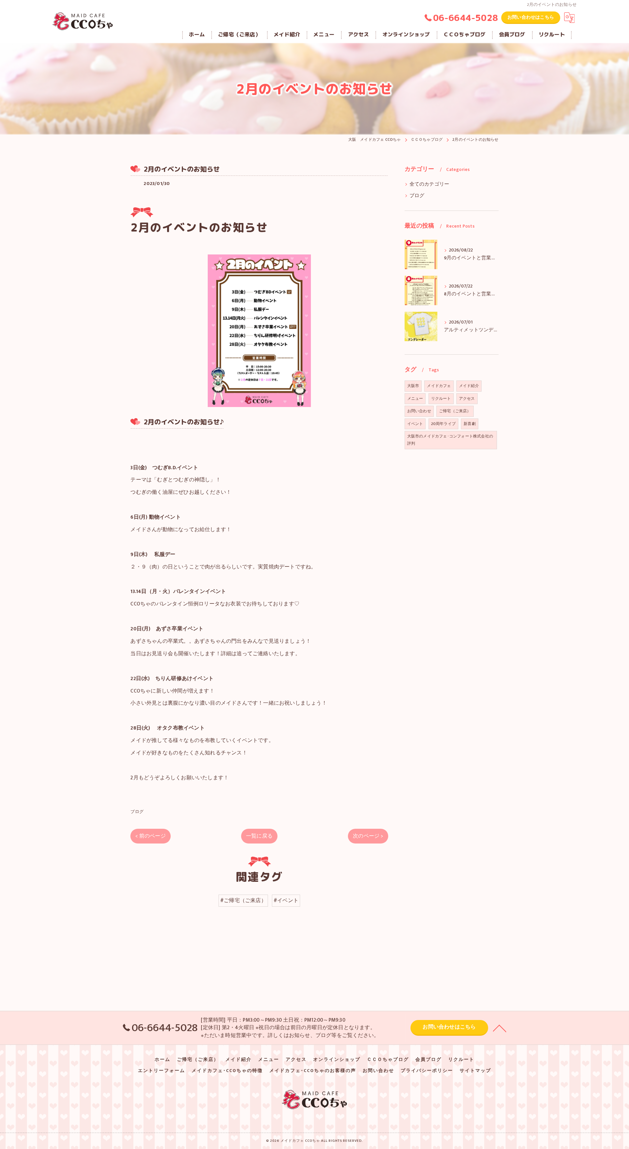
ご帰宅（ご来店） (455, 411)
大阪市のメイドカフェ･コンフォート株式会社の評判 (450, 440)
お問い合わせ (419, 411)
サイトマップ (475, 1070)
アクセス (467, 398)
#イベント (286, 900)
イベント (415, 423)
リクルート (441, 398)
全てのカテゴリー (429, 184)
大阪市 (413, 385)
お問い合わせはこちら (530, 17)
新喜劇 (470, 423)
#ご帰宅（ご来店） (243, 900)
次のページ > (368, 836)
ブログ (136, 811)
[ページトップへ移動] (499, 1027)
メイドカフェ (439, 385)
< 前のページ (150, 836)
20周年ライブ (443, 423)
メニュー (415, 398)
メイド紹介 (469, 385)
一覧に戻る (259, 836)
